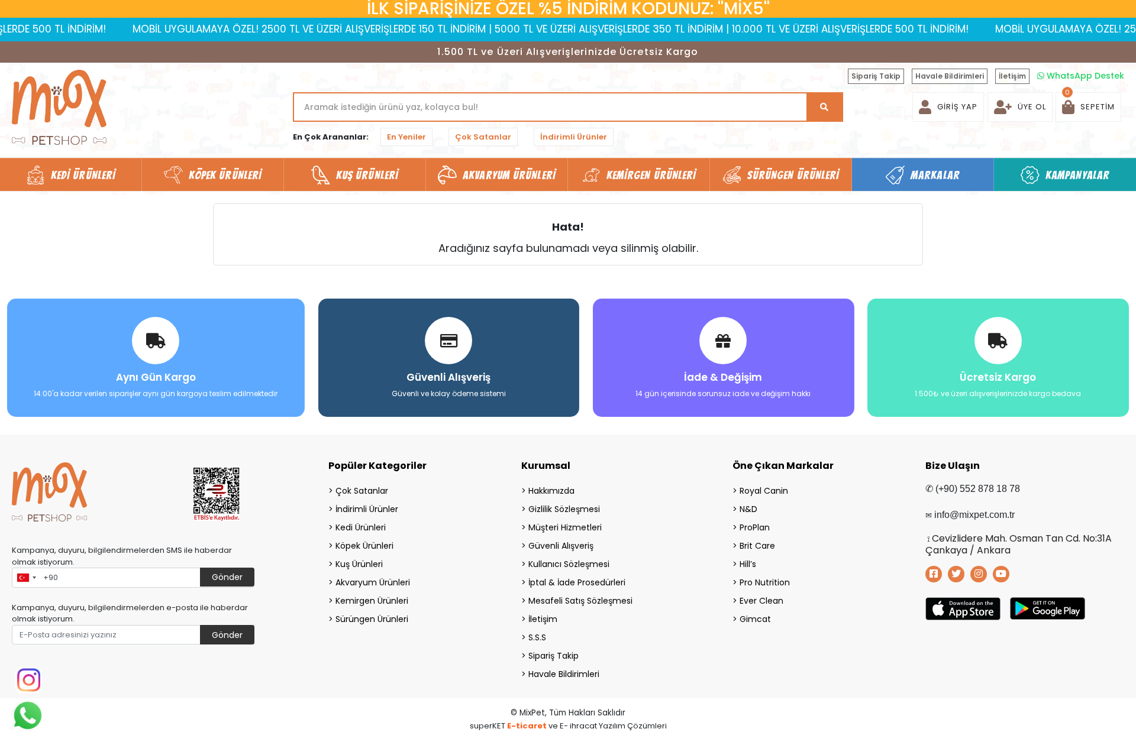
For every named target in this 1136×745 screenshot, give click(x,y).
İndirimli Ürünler (573, 136)
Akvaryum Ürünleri (372, 582)
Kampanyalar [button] (1077, 175)
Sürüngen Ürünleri (371, 619)
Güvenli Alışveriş (560, 546)
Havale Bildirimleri (949, 76)
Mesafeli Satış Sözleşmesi (580, 601)
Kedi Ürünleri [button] (83, 175)
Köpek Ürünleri (364, 546)
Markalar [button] (935, 175)
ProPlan (755, 527)
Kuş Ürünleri (359, 564)
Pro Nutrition (765, 582)
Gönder (227, 577)
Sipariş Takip (876, 76)
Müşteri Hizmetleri (565, 527)
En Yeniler (406, 136)
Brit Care (757, 546)
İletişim (1012, 76)
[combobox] (26, 577)
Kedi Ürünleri (360, 527)
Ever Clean (761, 601)
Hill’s (748, 564)
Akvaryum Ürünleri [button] (509, 175)
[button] (1088, 107)
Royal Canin (764, 491)
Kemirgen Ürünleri (371, 601)
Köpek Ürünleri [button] (225, 175)
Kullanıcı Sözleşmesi (568, 564)
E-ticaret (527, 725)
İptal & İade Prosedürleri (576, 582)
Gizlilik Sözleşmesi (564, 509)
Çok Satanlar (483, 136)
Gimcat (755, 619)
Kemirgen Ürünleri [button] (651, 175)
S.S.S (537, 637)
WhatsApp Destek (1084, 76)
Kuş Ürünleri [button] (367, 175)
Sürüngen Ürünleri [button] (793, 175)
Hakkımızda (551, 491)
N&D (748, 509)
